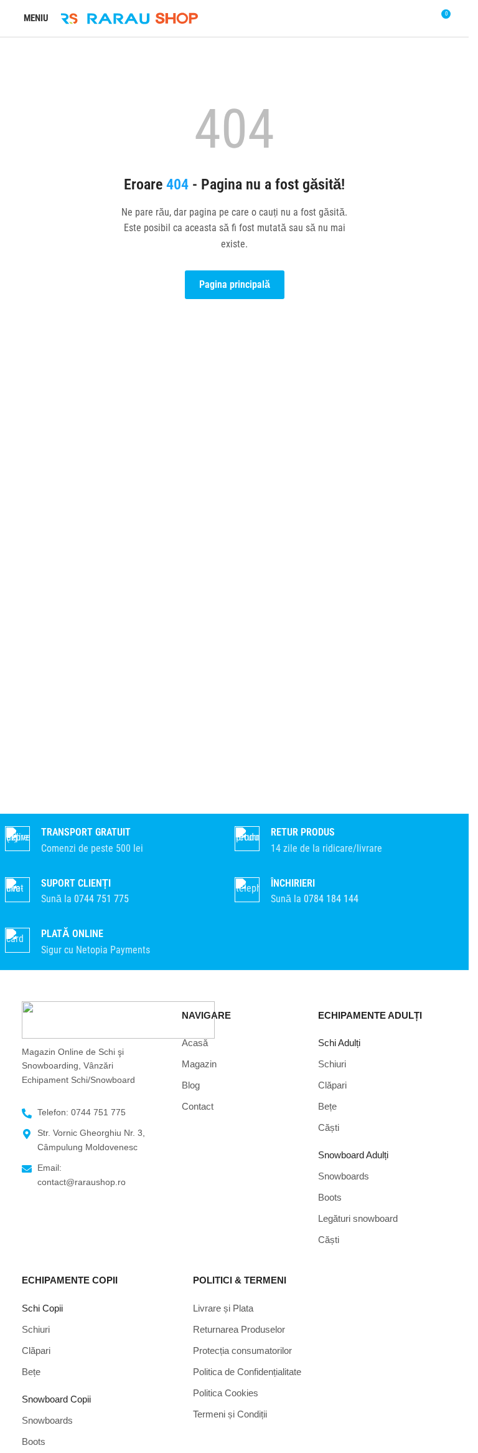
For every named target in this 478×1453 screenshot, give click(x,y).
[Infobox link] (115, 892)
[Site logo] (129, 18)
